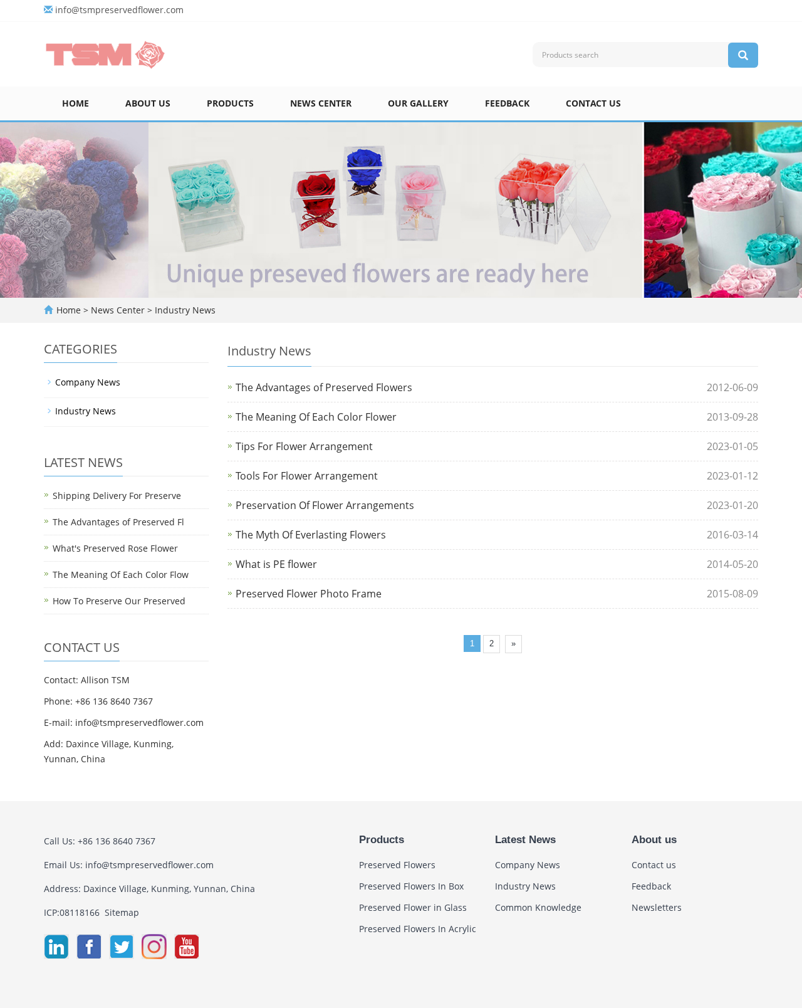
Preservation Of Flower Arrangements (325, 505)
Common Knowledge (538, 907)
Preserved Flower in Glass (413, 907)
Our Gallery (418, 103)
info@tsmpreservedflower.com (119, 10)
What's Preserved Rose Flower (115, 548)
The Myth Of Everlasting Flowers (311, 535)
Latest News (525, 840)
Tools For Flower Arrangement (307, 476)
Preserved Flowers (397, 865)
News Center (321, 103)
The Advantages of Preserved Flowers (324, 387)
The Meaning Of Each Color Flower (316, 417)
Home (75, 103)
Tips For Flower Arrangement (304, 446)
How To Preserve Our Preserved (119, 601)
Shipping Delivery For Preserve (117, 495)
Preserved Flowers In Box (411, 886)
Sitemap (122, 912)
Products (230, 103)
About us (147, 103)
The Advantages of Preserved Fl (118, 522)
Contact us (593, 103)
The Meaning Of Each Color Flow (121, 574)
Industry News (184, 310)
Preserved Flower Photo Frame (309, 594)
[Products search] (743, 55)
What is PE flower (276, 564)
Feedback (507, 103)
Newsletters (657, 907)
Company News (87, 382)
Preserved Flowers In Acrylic (417, 929)
